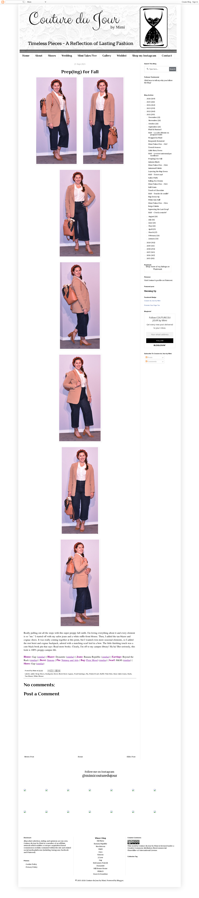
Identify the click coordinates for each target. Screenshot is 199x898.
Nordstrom (100, 846)
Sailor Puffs (153, 178)
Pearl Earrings (79, 674)
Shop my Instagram (144, 55)
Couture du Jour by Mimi (152, 300)
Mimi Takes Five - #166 (158, 165)
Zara (100, 852)
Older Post (131, 757)
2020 (149, 243)
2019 (149, 246)
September (153, 127)
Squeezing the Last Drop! (158, 209)
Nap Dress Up (153, 197)
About (38, 55)
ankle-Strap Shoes (38, 674)
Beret (56, 674)
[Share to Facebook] (56, 670)
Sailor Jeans (122, 674)
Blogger (120, 880)
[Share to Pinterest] (59, 670)
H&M (100, 849)
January (152, 239)
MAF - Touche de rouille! (158, 194)
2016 (149, 255)
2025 (149, 102)
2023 (149, 108)
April (151, 229)
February (152, 236)
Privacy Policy (31, 867)
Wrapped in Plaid (155, 138)
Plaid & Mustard (154, 129)
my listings (162, 266)
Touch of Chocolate (156, 190)
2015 (149, 258)
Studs (129, 674)
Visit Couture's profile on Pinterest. (158, 280)
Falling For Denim (155, 181)
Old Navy (100, 841)
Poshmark (157, 269)
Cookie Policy (31, 864)
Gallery (106, 55)
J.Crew (100, 857)
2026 (149, 99)
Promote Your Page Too (152, 305)
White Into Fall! (154, 200)
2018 (149, 249)
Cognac (70, 674)
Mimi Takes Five (87, 55)
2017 (149, 252)
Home (25, 55)
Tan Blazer (29, 676)
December (153, 117)
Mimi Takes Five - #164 (158, 203)
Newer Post (29, 757)
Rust (115, 674)
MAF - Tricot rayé (155, 175)
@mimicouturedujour (99, 776)
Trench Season (154, 147)
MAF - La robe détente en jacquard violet (158, 134)
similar (41, 656)
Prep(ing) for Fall (155, 159)
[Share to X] (54, 670)
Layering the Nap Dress (158, 171)
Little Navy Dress (155, 150)
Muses (52, 55)
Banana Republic (100, 844)
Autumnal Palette (155, 168)
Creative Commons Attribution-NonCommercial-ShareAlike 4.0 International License (147, 849)
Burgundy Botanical (156, 141)
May (150, 226)
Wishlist (122, 55)
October (152, 124)
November (153, 120)
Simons (50, 660)
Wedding (67, 55)
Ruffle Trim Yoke (106, 674)
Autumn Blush (153, 162)
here (150, 80)
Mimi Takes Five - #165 (158, 184)
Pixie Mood (92, 660)
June (151, 223)
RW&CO (100, 871)
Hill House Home (100, 868)
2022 (149, 111)
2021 (149, 114)
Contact (167, 55)
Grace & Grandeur (100, 874)
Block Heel (63, 674)
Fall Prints (152, 187)
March (151, 232)
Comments (152, 361)
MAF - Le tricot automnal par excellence (160, 154)
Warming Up (150, 291)
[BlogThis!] (51, 670)
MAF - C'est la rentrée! (157, 213)
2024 (149, 105)
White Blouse (39, 676)
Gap (100, 860)
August (151, 216)
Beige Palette (153, 206)
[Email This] (49, 670)
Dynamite (101, 866)
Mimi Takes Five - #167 (157, 144)
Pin (87, 674)
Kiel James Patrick (100, 863)
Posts (149, 357)
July (150, 220)
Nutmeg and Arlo (70, 660)
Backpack (49, 674)
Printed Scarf (94, 674)
